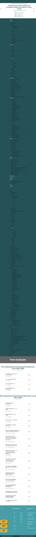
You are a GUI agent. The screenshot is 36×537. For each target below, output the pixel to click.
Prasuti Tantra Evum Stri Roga (15, 90)
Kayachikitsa (13, 94)
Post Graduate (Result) (15, 127)
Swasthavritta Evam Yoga (14, 83)
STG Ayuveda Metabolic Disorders (16, 325)
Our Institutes (13, 43)
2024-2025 (14, 63)
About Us (11, 191)
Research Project (13, 133)
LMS (11, 74)
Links (10, 353)
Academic (11, 267)
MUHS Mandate (12, 344)
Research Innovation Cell (14, 161)
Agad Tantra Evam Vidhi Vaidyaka (16, 257)
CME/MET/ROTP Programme (15, 128)
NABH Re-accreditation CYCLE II (17, 151)
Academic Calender (14, 116)
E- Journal (11, 178)
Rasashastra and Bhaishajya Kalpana (16, 85)
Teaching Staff (14, 100)
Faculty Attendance (14, 104)
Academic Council (13, 333)
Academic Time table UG (15, 288)
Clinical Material (13, 314)
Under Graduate (14, 110)
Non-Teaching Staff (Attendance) (17, 106)
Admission (11, 44)
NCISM (13, 70)
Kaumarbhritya (13, 89)
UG (12, 122)
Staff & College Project (15, 304)
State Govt (13, 34)
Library (11, 177)
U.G (13, 28)
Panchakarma (13, 95)
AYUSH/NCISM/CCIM (15, 27)
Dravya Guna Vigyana (14, 84)
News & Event (13, 146)
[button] (18, 188)
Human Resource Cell (14, 328)
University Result (13, 125)
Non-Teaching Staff (15, 101)
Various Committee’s (14, 112)
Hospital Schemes (13, 147)
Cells (10, 158)
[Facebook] (1, 1)
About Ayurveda (13, 22)
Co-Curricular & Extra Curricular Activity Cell (17, 168)
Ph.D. (13, 49)
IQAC (12, 162)
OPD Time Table (13, 143)
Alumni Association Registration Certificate (17, 181)
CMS (11, 75)
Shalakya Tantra (13, 91)
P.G (13, 33)
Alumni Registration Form (14, 182)
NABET (13, 73)
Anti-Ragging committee (14, 172)
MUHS (13, 31)
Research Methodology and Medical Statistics (17, 96)
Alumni (11, 179)
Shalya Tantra (13, 262)
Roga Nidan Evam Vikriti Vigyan (15, 86)
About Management (14, 39)
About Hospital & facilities (14, 309)
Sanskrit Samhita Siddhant (15, 79)
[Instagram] (4, 1)
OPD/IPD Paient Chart (14, 141)
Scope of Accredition (15, 153)
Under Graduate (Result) (15, 126)
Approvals (12, 69)
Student (13, 132)
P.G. (12, 53)
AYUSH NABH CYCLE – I (16, 152)
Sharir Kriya (12, 251)
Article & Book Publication (16, 136)
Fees (11, 59)
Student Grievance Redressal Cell (16, 169)
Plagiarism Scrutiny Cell (14, 174)
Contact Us (11, 186)
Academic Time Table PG (16, 120)
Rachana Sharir (13, 80)
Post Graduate (14, 111)
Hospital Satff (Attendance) (16, 277)
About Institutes (13, 23)
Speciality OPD (13, 142)
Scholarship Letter (13, 76)
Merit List (12, 225)
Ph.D (13, 54)
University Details (13, 42)
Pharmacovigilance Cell (14, 173)
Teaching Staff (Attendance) (16, 105)
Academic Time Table (14, 117)
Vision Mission (13, 38)
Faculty (12, 99)
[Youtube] (7, 1)
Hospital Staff (14, 272)
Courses (12, 215)
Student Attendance (14, 109)
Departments (12, 247)
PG (12, 64)
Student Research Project (16, 137)
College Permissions (14, 26)
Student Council (14, 115)
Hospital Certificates (14, 148)
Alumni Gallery (13, 183)
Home (11, 19)
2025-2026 (14, 65)
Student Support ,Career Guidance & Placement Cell (18, 167)
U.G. (12, 57)
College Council (14, 114)
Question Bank (13, 121)
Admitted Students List (14, 220)
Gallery (11, 157)
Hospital (11, 138)
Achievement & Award (14, 299)
